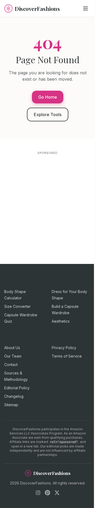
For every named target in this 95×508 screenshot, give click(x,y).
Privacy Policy (64, 347)
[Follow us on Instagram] (38, 492)
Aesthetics (61, 321)
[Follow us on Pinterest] (47, 492)
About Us (12, 347)
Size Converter (17, 306)
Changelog (13, 396)
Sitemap (11, 404)
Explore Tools (47, 114)
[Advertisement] (47, 203)
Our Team (12, 356)
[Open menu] (85, 8)
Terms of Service (67, 356)
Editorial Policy (17, 388)
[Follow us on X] (57, 492)
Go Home (47, 97)
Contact (11, 364)
